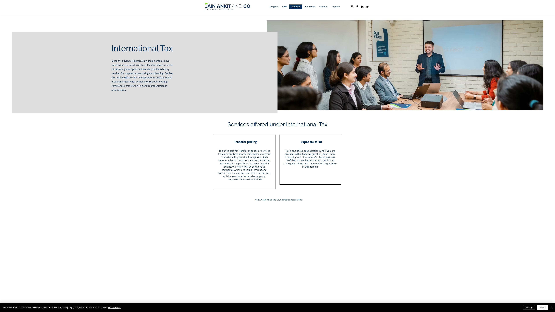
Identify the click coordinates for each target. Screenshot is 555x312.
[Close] (551, 307)
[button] (284, 6)
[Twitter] (367, 6)
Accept (542, 307)
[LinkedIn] (362, 6)
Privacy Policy (114, 307)
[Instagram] (352, 6)
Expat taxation (295, 163)
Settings (529, 307)
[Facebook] (357, 6)
